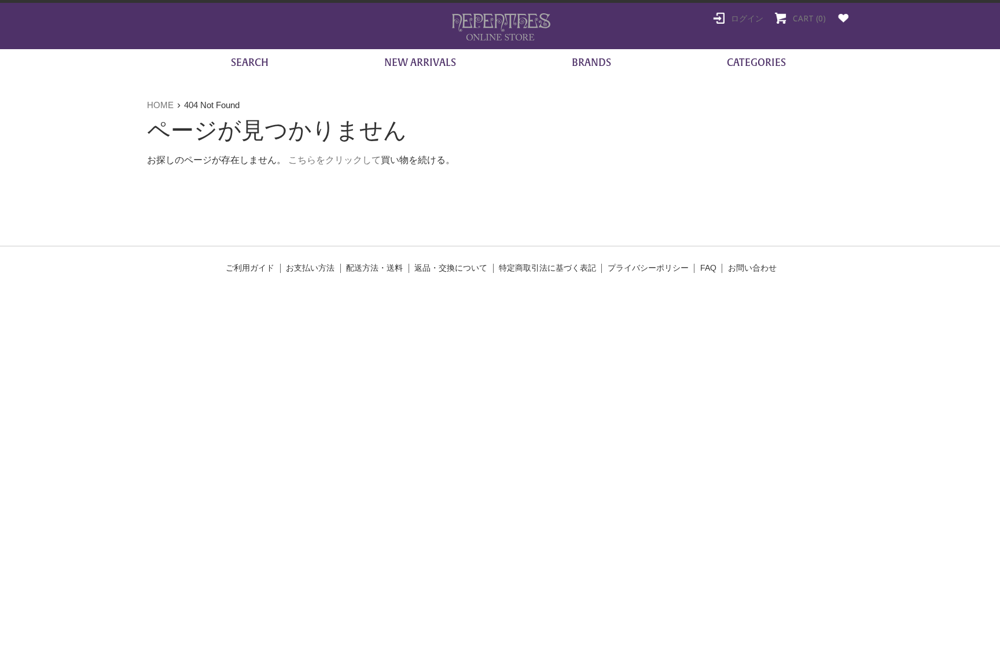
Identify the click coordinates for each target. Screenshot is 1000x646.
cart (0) (808, 18)
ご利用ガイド (250, 268)
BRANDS (591, 62)
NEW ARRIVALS (420, 62)
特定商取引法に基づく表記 (547, 268)
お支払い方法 (310, 268)
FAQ (708, 268)
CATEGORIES (756, 62)
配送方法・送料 (374, 268)
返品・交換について (450, 268)
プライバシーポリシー (648, 268)
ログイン (746, 18)
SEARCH (249, 62)
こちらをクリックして (334, 160)
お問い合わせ (752, 268)
